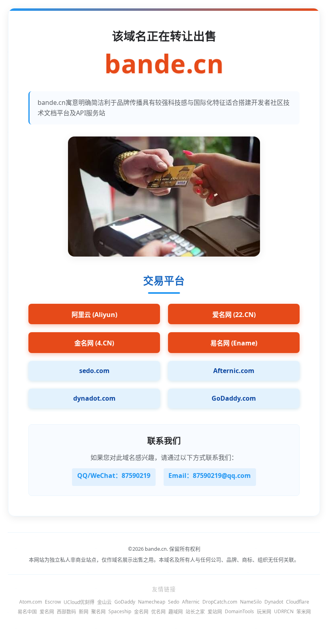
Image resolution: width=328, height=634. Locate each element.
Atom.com (30, 601)
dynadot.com (94, 398)
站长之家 (195, 611)
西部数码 (66, 611)
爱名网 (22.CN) (234, 314)
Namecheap (151, 601)
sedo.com (94, 370)
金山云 (104, 602)
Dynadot (273, 601)
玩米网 (264, 611)
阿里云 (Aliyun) (94, 314)
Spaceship (119, 611)
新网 (83, 611)
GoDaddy (124, 601)
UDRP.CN (284, 611)
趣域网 (175, 611)
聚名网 (98, 611)
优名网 (158, 611)
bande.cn (164, 63)
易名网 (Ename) (233, 343)
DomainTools (239, 611)
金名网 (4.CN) (94, 343)
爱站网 (215, 611)
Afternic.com (233, 370)
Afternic (191, 601)
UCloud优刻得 (79, 602)
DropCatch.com (219, 601)
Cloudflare (297, 601)
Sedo (173, 601)
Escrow (53, 601)
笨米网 (303, 611)
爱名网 (47, 611)
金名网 (141, 611)
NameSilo (251, 601)
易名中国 (27, 611)
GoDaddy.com (234, 398)
